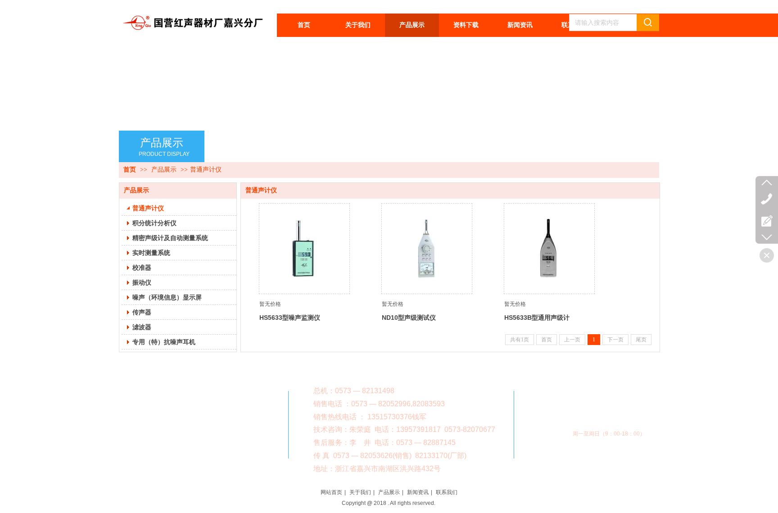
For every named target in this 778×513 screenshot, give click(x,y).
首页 (129, 169)
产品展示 (163, 169)
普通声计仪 (206, 169)
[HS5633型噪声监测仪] (304, 248)
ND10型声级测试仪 (409, 317)
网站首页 (331, 492)
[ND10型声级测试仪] (426, 248)
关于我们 (360, 492)
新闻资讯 (418, 492)
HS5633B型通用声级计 (537, 317)
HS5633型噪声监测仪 (289, 317)
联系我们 (446, 492)
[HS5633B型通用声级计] (549, 248)
